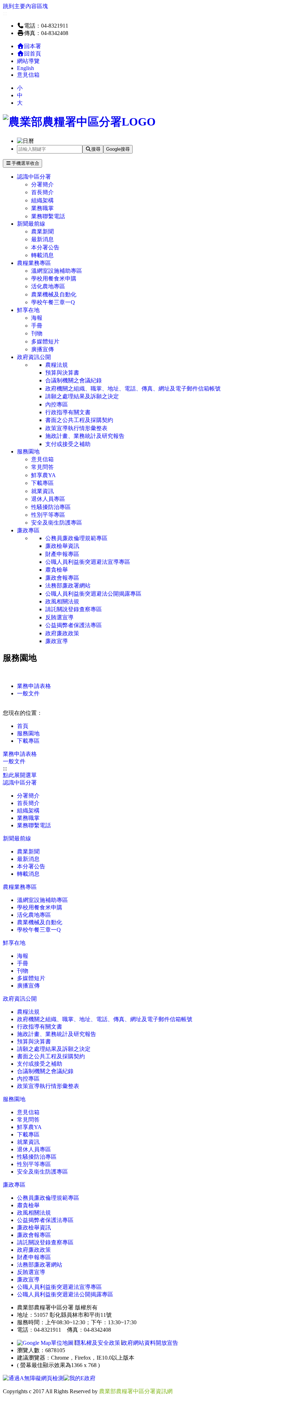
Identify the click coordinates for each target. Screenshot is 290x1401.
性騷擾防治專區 (51, 507)
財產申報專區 (62, 554)
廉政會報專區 (62, 578)
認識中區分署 (34, 177)
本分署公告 (45, 247)
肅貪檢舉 (56, 570)
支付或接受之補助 (68, 444)
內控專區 (56, 404)
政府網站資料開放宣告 (150, 1343)
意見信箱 (28, 75)
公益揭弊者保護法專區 (73, 625)
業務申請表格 (34, 686)
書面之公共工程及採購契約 (79, 420)
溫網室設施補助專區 (56, 271)
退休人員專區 (48, 499)
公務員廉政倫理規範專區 (76, 538)
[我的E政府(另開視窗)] (79, 1378)
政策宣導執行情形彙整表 (76, 428)
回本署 (32, 46)
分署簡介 (42, 184)
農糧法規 (56, 365)
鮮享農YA (43, 475)
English (25, 68)
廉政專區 (28, 530)
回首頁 (32, 54)
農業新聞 (42, 231)
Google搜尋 (118, 149)
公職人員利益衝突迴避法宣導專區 (87, 562)
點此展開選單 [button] (20, 775)
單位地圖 (62, 1343)
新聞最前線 (31, 224)
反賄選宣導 (59, 617)
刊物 (36, 333)
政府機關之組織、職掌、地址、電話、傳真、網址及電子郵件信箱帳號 (133, 389)
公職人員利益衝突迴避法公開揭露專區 (93, 594)
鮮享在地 (28, 310)
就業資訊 (42, 491)
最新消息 (42, 239)
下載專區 (42, 483)
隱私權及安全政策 (97, 1343)
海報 (36, 318)
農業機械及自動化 (53, 294)
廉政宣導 (56, 641)
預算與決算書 (62, 373)
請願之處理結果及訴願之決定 (82, 396)
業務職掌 (42, 208)
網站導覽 (28, 61)
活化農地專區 (48, 286)
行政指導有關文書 (68, 412)
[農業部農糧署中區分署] (79, 121)
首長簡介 (42, 192)
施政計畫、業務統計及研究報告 (84, 436)
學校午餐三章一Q (53, 302)
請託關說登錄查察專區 (73, 609)
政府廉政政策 (62, 633)
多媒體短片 (45, 341)
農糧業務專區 (34, 263)
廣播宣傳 (42, 349)
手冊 (36, 326)
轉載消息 (42, 255)
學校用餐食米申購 (53, 279)
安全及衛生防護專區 (56, 523)
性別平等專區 (48, 515)
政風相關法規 (62, 601)
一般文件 (28, 693)
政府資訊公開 (34, 357)
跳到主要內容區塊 (25, 6)
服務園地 (28, 451)
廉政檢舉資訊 (62, 546)
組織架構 (42, 200)
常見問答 (42, 467)
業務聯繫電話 (48, 216)
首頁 (22, 726)
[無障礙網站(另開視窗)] (33, 1378)
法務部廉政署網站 (68, 586)
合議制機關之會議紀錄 (73, 380)
